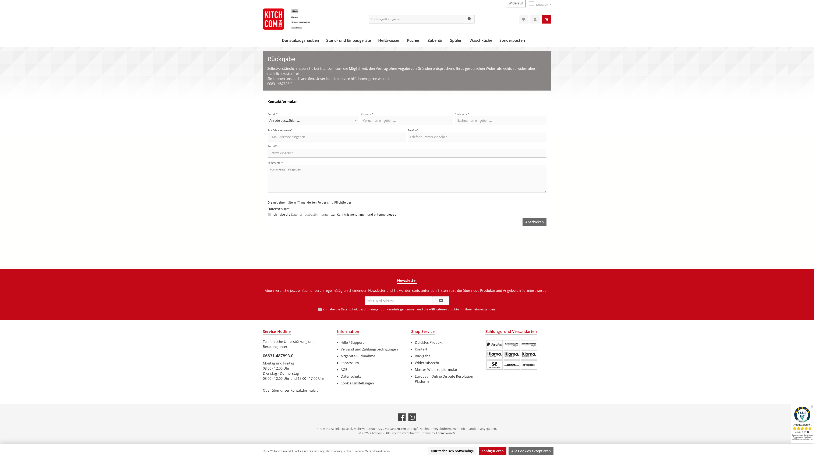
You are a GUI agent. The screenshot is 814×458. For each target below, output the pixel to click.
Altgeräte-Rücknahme (358, 356)
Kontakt (421, 349)
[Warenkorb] (546, 19)
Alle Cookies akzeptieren (531, 451)
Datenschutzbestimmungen (310, 214)
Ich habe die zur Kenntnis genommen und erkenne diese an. (336, 214)
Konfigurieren (492, 451)
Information (348, 331)
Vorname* (367, 114)
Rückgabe (422, 356)
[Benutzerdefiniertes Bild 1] (511, 355)
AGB (432, 309)
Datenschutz (351, 376)
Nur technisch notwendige (452, 451)
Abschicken (534, 222)
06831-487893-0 (278, 356)
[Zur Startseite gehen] (294, 19)
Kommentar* (275, 163)
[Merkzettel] (523, 19)
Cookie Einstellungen (357, 383)
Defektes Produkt (429, 342)
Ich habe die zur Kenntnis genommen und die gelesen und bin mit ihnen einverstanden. (409, 309)
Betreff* (272, 146)
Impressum (350, 362)
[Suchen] (470, 19)
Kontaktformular (303, 390)
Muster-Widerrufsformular (436, 369)
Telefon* (413, 130)
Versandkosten (395, 429)
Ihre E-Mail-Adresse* (280, 130)
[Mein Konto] (535, 19)
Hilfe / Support (352, 342)
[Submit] (440, 301)
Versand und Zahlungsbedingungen (369, 349)
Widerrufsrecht (427, 362)
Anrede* (273, 114)
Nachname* (462, 114)
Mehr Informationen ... (378, 451)
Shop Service (423, 331)
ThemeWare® (446, 433)
